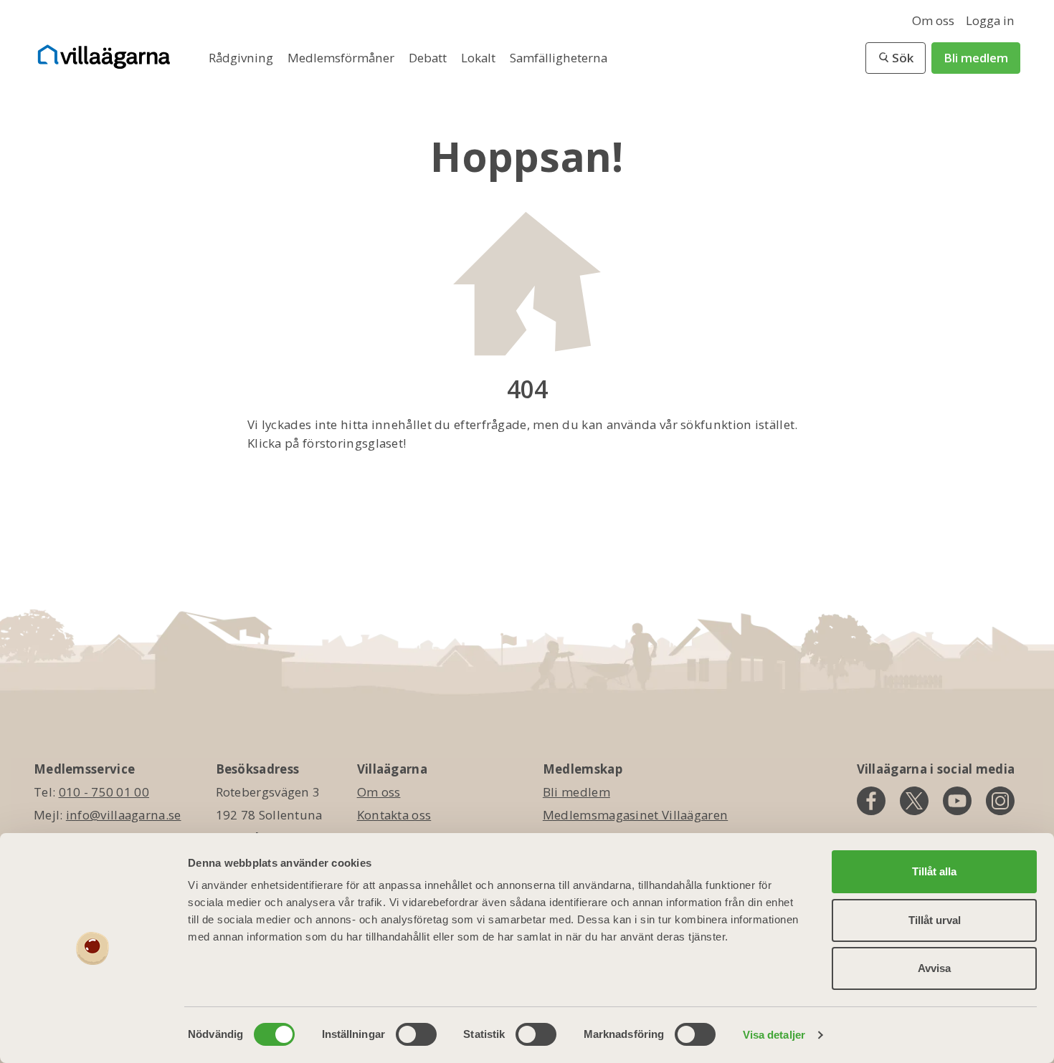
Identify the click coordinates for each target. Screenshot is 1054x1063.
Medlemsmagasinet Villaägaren (635, 815)
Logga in (990, 20)
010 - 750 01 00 (104, 792)
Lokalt (479, 57)
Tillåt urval (934, 920)
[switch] (416, 1034)
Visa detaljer (774, 1035)
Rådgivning (242, 57)
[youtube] (957, 801)
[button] (895, 58)
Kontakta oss (394, 815)
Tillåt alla (934, 871)
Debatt (429, 57)
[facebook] (871, 801)
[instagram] (1000, 801)
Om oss (933, 20)
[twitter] (914, 801)
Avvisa (934, 968)
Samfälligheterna (558, 57)
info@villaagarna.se (123, 815)
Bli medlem (976, 57)
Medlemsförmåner (342, 57)
